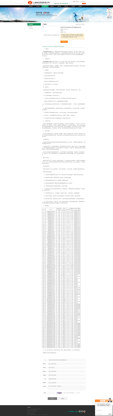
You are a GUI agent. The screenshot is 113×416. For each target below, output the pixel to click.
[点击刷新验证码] (59, 393)
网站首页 (31, 6)
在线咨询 (73, 6)
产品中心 (45, 6)
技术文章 (66, 6)
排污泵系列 (30, 26)
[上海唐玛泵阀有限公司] (40, 2)
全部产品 (82, 24)
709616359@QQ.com (33, 414)
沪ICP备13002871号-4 (45, 414)
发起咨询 (110, 414)
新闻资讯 (52, 6)
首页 (80, 24)
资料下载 (59, 6)
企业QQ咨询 (77, 1)
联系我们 (80, 6)
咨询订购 (64, 41)
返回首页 (83, 1)
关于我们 (38, 6)
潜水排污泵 (31, 28)
